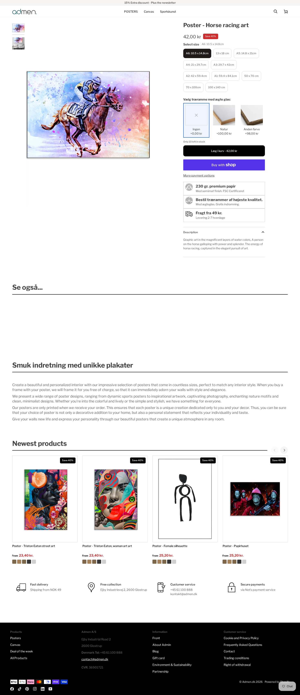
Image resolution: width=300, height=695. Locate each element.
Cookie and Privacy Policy (241, 638)
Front (156, 638)
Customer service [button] (235, 631)
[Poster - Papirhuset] (255, 562)
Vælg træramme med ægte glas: (207, 99)
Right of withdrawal (237, 665)
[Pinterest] (27, 689)
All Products (18, 658)
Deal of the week (21, 651)
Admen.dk (248, 681)
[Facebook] (12, 689)
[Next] (284, 450)
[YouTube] (50, 689)
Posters (15, 638)
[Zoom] (34, 199)
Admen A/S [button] (88, 631)
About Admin (161, 645)
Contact (229, 651)
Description (190, 232)
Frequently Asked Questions (243, 645)
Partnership (160, 671)
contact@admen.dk (94, 659)
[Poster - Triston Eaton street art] (45, 562)
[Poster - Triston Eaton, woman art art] (115, 562)
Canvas (15, 645)
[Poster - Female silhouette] (185, 562)
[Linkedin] (42, 689)
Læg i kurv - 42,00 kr (224, 150)
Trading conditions (236, 658)
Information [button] (159, 631)
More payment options (198, 175)
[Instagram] (35, 689)
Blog (155, 651)
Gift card (158, 658)
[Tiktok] (19, 689)
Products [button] (16, 631)
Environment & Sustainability (172, 665)
